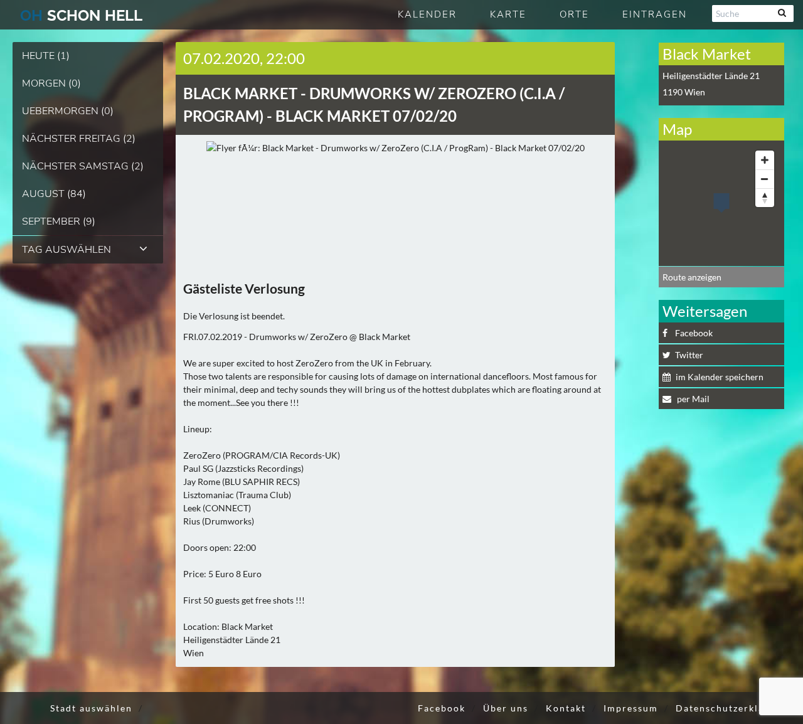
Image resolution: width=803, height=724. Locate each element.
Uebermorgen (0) (68, 111)
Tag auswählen (66, 250)
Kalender (427, 14)
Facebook (694, 332)
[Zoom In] (764, 160)
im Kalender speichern (719, 376)
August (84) (54, 194)
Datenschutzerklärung (731, 708)
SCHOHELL (81, 15)
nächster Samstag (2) (83, 166)
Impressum (631, 708)
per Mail (692, 398)
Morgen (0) (51, 83)
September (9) (58, 221)
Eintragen (654, 14)
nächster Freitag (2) (79, 139)
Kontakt (566, 708)
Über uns (505, 708)
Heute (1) (46, 56)
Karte (508, 14)
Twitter (689, 354)
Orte (574, 14)
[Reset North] (764, 197)
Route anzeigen (691, 277)
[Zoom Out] (764, 178)
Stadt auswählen (91, 708)
